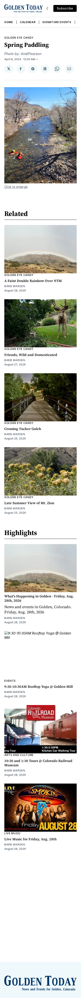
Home (8, 22)
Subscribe (65, 8)
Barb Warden (14, 286)
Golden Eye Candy (19, 37)
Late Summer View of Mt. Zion (29, 503)
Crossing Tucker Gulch (22, 428)
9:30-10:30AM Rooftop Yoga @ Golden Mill (38, 686)
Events (10, 680)
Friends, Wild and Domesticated (30, 354)
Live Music (12, 833)
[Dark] (48, 8)
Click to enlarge (16, 187)
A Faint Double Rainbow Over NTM (33, 280)
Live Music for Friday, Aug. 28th (30, 839)
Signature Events (56, 22)
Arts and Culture (18, 755)
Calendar (28, 22)
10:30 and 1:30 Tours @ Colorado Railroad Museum (38, 762)
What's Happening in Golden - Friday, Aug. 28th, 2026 (39, 598)
